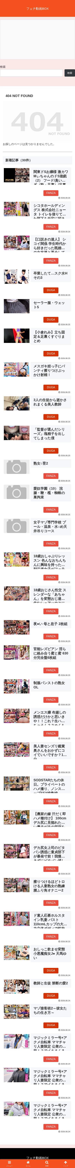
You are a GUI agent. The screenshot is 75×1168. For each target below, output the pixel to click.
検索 (3, 66)
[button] (68, 707)
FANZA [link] (51, 192)
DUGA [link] (51, 290)
